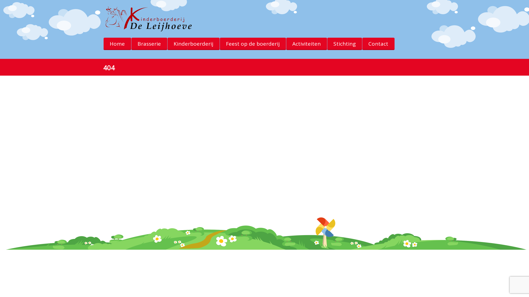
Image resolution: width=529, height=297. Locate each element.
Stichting (344, 43)
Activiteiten (306, 43)
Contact (378, 43)
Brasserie (149, 43)
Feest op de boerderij (253, 43)
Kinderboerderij (193, 43)
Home (117, 43)
